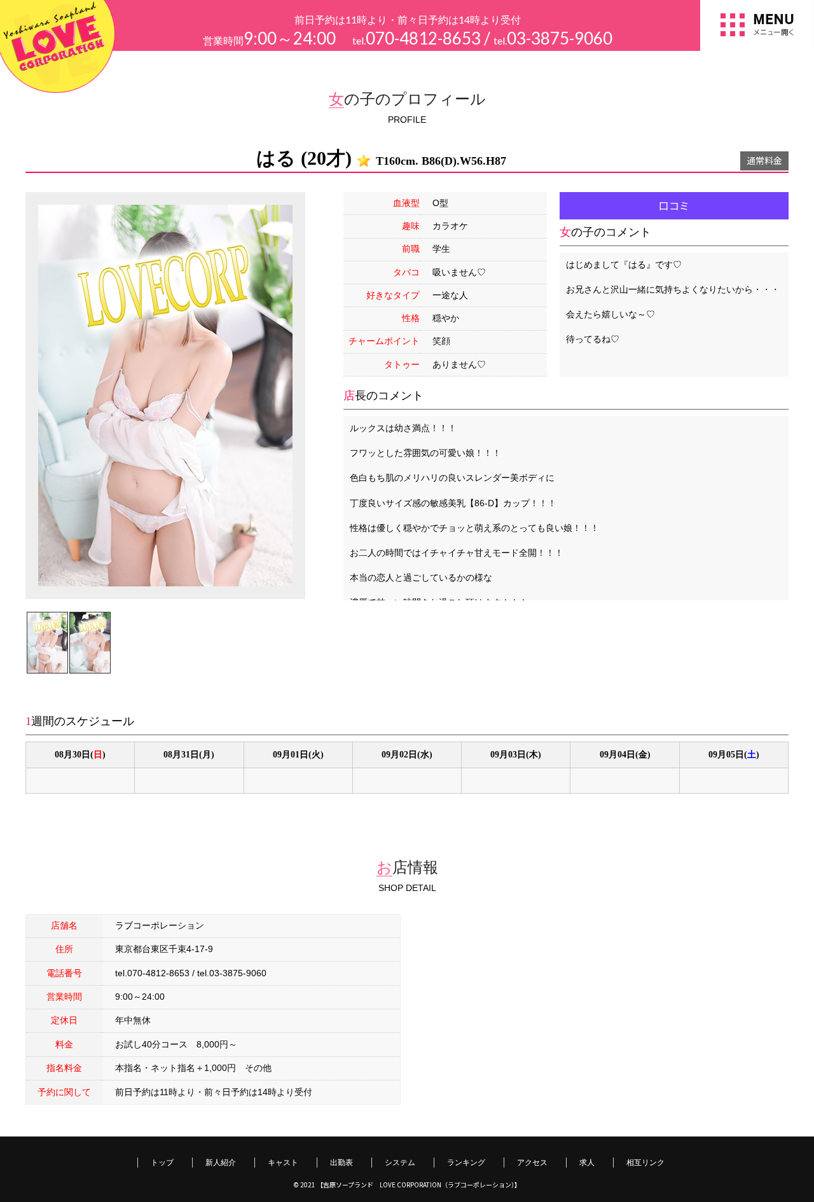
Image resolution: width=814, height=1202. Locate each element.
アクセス (532, 1162)
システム (400, 1162)
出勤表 (341, 1162)
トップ (162, 1162)
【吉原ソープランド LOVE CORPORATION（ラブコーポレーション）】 (419, 1184)
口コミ (674, 205)
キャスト (283, 1162)
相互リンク (645, 1162)
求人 (587, 1162)
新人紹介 (220, 1162)
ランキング (466, 1162)
